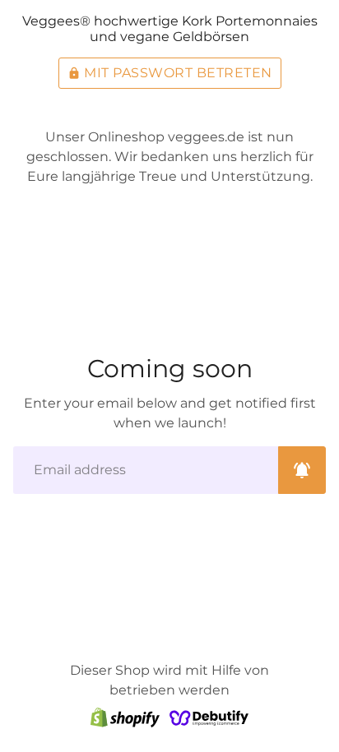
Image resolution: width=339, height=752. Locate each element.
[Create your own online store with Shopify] (125, 717)
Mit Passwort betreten (169, 73)
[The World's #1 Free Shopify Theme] (209, 717)
